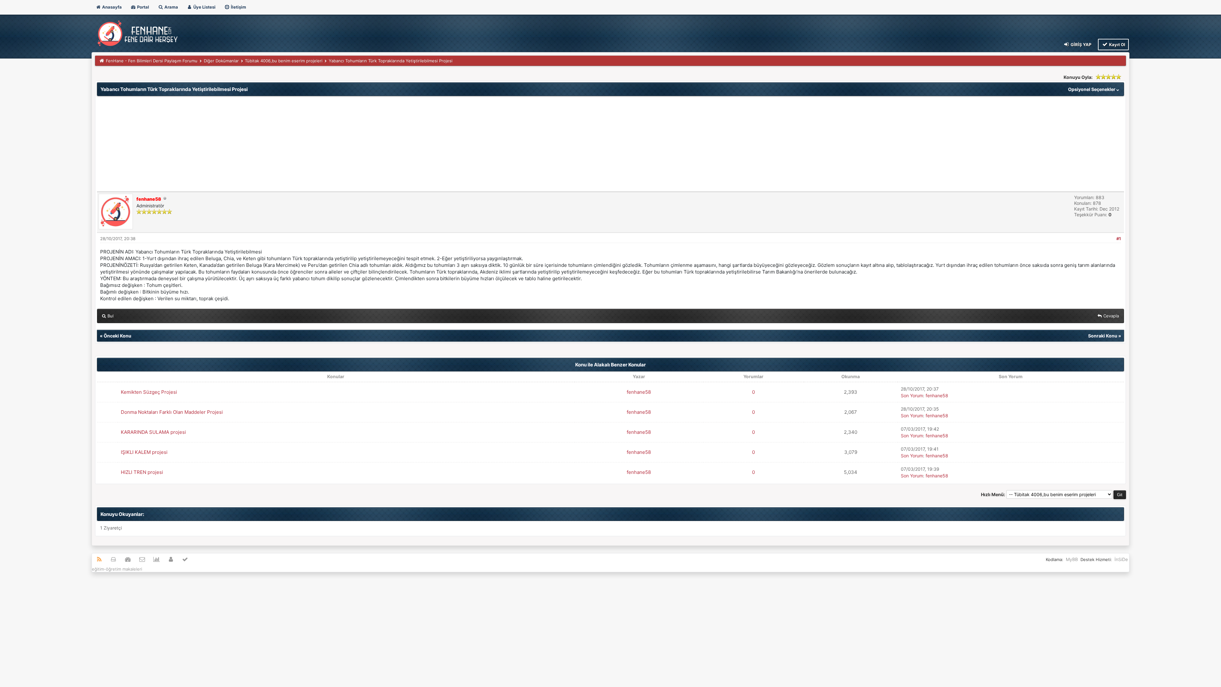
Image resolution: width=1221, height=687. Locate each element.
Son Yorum (912, 395)
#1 (1118, 238)
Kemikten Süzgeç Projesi (149, 392)
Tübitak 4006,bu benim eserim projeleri (283, 60)
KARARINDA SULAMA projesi (153, 432)
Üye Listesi (204, 7)
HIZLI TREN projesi (142, 472)
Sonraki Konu (1102, 335)
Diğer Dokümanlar (221, 60)
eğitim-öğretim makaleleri (117, 569)
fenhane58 (639, 392)
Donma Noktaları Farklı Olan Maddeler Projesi (172, 412)
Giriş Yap (1080, 44)
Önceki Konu (117, 335)
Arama (170, 7)
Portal (142, 7)
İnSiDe (1121, 559)
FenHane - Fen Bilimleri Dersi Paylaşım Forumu (151, 60)
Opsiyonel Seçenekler (1092, 89)
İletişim (238, 7)
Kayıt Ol (1116, 44)
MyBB (1072, 559)
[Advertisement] (610, 143)
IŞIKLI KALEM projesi (144, 452)
